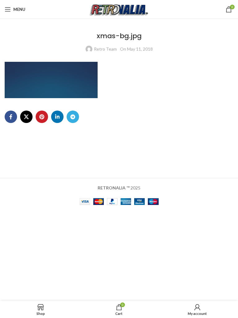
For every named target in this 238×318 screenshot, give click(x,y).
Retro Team (105, 49)
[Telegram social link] (73, 117)
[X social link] (26, 117)
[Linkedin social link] (57, 117)
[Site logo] (119, 8)
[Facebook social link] (11, 117)
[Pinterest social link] (42, 117)
